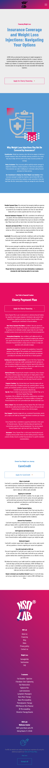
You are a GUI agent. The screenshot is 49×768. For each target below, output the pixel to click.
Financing (24, 637)
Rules (24, 643)
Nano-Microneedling (24, 700)
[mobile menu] (46, 4)
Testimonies (24, 662)
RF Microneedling (24, 709)
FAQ (24, 665)
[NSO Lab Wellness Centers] (24, 4)
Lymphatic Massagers (24, 694)
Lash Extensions (24, 691)
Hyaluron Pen (24, 688)
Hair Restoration (24, 684)
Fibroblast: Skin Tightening (24, 681)
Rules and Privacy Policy (31, 752)
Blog (24, 640)
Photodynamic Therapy (24, 703)
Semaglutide (24, 659)
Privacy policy (24, 646)
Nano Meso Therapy (24, 697)
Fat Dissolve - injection (24, 678)
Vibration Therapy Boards (24, 712)
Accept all (24, 761)
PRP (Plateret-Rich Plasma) (24, 706)
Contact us (24, 649)
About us (24, 634)
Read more (24, 755)
